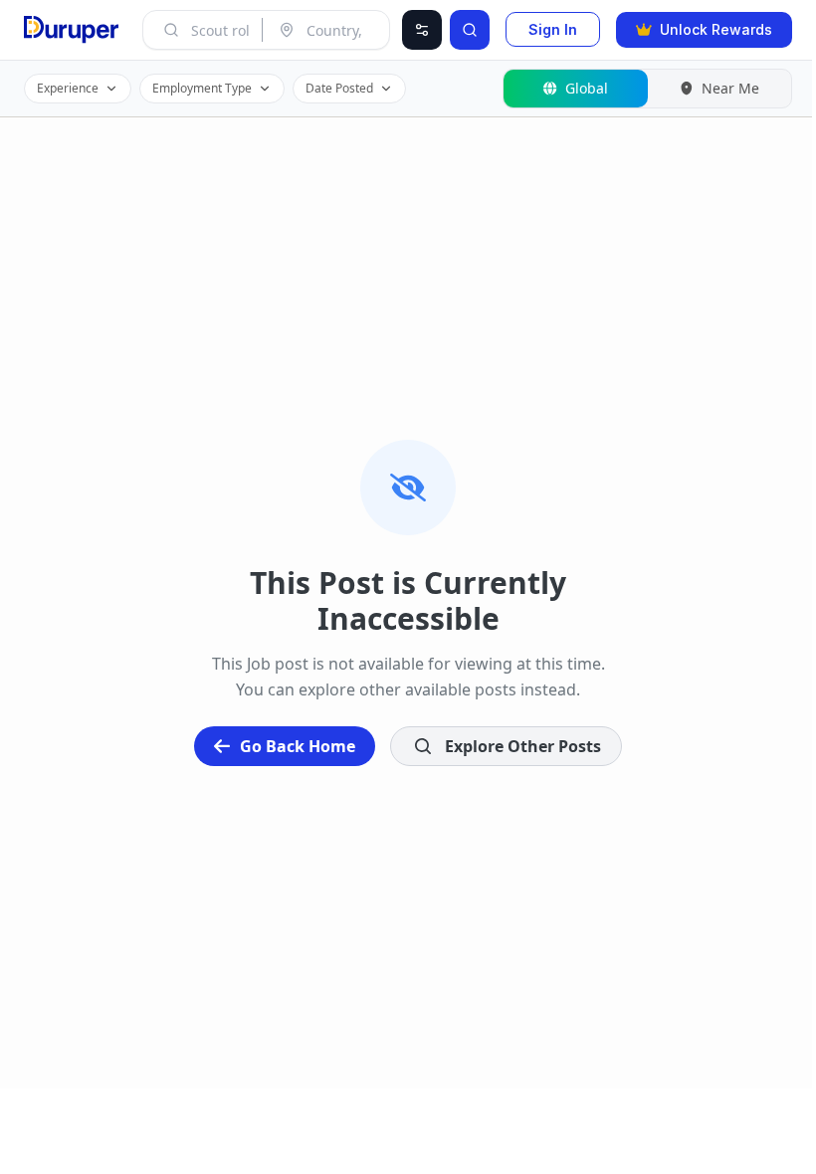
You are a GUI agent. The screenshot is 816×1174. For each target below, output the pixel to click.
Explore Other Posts (523, 746)
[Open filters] (422, 30)
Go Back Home (297, 746)
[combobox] (220, 30)
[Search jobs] (470, 30)
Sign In (552, 29)
